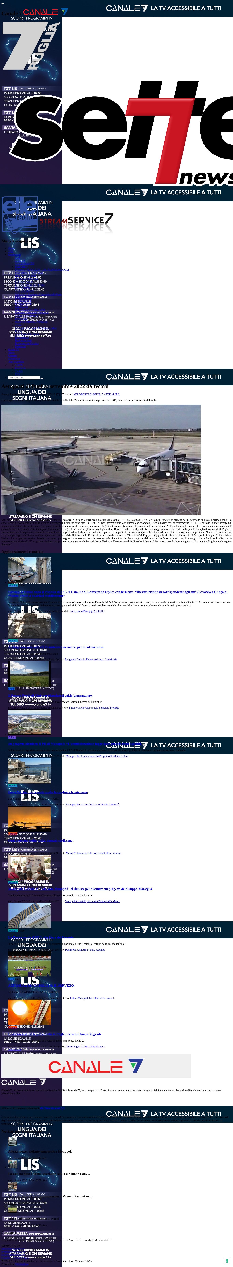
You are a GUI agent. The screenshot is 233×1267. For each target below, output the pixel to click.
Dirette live (14, 358)
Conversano (76, 611)
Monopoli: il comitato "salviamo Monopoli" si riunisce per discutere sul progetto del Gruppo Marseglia (80, 889)
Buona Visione (23, 303)
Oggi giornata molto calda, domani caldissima (40, 840)
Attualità (111, 394)
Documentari (22, 337)
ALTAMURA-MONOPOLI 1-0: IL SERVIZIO (41, 985)
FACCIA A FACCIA (26, 278)
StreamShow (22, 1264)
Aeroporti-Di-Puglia (88, 394)
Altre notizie (14, 1049)
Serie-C (110, 998)
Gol (91, 998)
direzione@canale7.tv (52, 1108)
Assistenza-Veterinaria (105, 659)
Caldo (107, 852)
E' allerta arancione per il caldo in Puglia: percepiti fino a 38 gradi (54, 1034)
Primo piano (21, 318)
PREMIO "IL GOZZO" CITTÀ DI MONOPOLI (42, 269)
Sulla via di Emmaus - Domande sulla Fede (38, 294)
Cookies (5, 1257)
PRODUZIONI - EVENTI (29, 285)
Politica (12, 737)
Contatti (12, 355)
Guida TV (13, 349)
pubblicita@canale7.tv (13, 1254)
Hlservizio (99, 998)
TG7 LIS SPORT (24, 291)
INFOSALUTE (23, 297)
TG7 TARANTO (24, 263)
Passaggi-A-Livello (93, 611)
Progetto (114, 707)
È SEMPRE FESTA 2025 (29, 272)
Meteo (69, 852)
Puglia (68, 949)
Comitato (81, 901)
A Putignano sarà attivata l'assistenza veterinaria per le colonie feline (56, 647)
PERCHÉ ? (21, 266)
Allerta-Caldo (88, 1046)
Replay (19, 331)
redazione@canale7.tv (13, 1251)
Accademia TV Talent (27, 334)
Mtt (74, 949)
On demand (14, 254)
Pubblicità (20, 346)
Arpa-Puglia (88, 949)
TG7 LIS (20, 260)
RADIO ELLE (23, 300)
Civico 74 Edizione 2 (26, 315)
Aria (79, 949)
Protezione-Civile (82, 852)
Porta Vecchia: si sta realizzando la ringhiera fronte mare (48, 792)
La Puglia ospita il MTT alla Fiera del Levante (40, 937)
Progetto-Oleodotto (109, 756)
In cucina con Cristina (27, 343)
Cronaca (12, 833)
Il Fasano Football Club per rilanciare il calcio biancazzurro (50, 695)
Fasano (73, 707)
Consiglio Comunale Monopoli (31, 312)
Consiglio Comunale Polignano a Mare (36, 328)
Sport (11, 688)
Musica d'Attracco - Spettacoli (31, 321)
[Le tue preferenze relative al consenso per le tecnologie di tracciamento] (227, 1261)
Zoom (18, 325)
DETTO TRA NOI (25, 275)
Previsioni (98, 852)
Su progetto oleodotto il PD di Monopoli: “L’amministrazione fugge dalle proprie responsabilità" (75, 744)
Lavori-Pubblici (101, 804)
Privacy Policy (21, 1257)
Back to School (23, 340)
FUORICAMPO (24, 282)
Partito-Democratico (88, 756)
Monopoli (71, 756)
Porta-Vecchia (84, 804)
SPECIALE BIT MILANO (30, 309)
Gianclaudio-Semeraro (97, 707)
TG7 (10, 251)
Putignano (70, 659)
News (11, 352)
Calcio (80, 707)
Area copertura (16, 361)
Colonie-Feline (85, 659)
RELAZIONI (22, 288)
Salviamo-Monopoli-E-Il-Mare (103, 901)
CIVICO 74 (21, 306)
